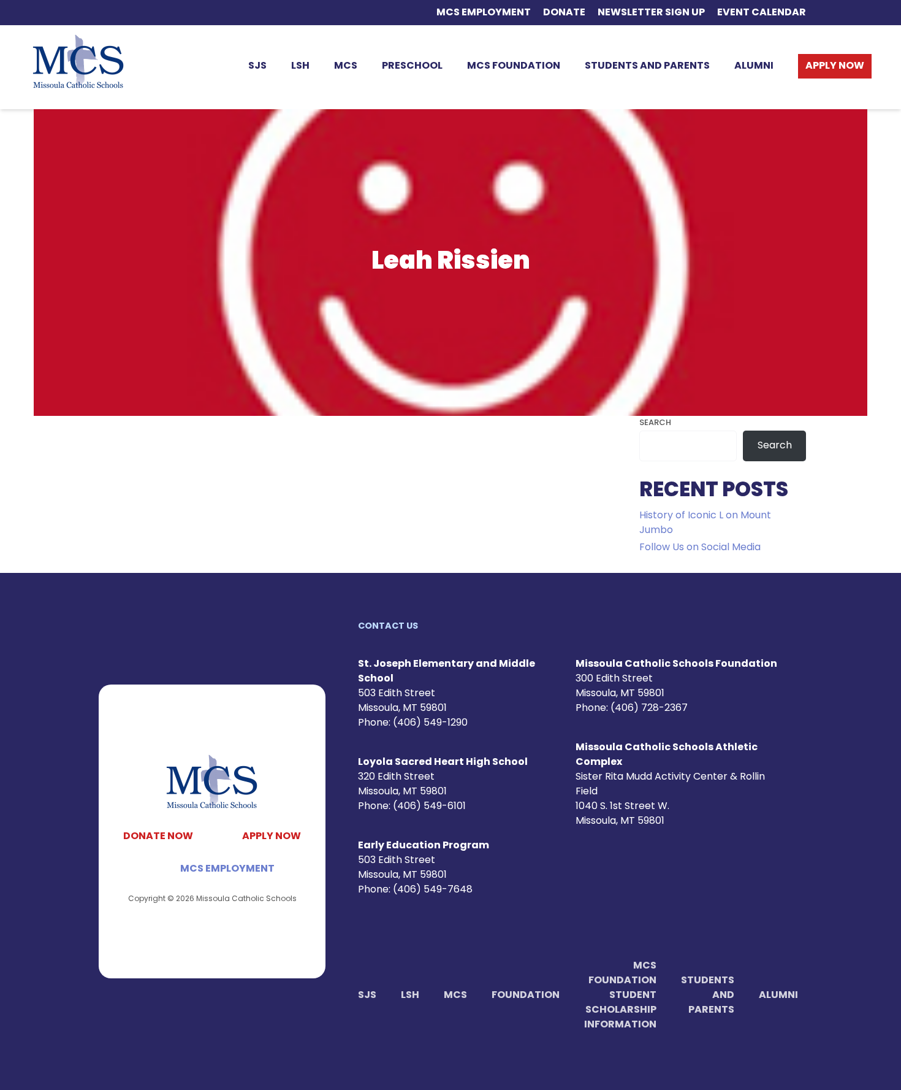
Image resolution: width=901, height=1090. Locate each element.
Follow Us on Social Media (700, 548)
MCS (345, 66)
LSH (300, 66)
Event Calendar (761, 13)
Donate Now (158, 837)
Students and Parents (647, 66)
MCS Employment (483, 13)
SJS (257, 66)
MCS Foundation (513, 66)
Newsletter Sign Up (651, 13)
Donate (564, 13)
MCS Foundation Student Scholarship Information (620, 995)
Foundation (526, 995)
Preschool (412, 66)
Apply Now (834, 66)
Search (655, 423)
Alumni (754, 66)
